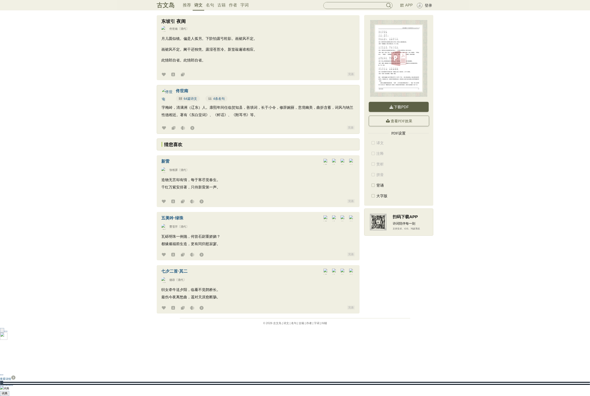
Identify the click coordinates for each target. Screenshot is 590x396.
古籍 (221, 5)
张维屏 (173, 170)
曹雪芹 (173, 226)
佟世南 (173, 28)
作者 (233, 5)
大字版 (381, 196)
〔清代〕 (183, 28)
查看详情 (5, 379)
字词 (244, 5)
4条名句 (219, 98)
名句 (210, 5)
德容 (172, 280)
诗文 (198, 5)
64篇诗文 (190, 98)
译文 (380, 143)
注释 (380, 153)
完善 (351, 74)
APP (409, 5)
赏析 (380, 164)
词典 (5, 393)
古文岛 (166, 5)
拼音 (380, 175)
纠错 (324, 323)
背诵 (380, 185)
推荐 (187, 5)
